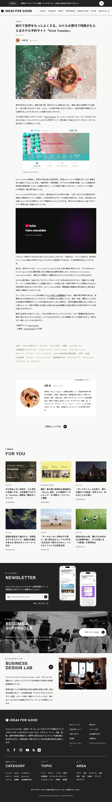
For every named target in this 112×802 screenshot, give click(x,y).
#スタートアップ (45, 350)
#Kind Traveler (61, 350)
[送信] (45, 596)
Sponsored (25, 776)
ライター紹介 (94, 729)
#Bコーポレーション (77, 350)
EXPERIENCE (70, 11)
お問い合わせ (74, 734)
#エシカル (44, 346)
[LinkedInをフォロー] (39, 750)
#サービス (30, 357)
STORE (93, 11)
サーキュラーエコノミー (58, 776)
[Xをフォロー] (8, 750)
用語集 (71, 738)
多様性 (58, 780)
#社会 (87, 354)
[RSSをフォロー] (33, 750)
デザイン (51, 773)
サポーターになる (92, 632)
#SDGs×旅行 (55, 346)
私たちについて (74, 725)
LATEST (43, 11)
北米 (83, 776)
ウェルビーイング (47, 780)
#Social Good (88, 357)
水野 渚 (25, 40)
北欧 (100, 773)
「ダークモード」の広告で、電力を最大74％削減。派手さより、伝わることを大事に (91, 492)
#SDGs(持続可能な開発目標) (65, 354)
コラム (16, 773)
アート (43, 773)
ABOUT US (103, 11)
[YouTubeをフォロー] (27, 750)
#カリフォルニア (74, 357)
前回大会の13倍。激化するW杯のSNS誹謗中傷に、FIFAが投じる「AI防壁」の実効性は (91, 539)
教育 (64, 773)
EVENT (60, 11)
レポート (9, 776)
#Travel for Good (43, 357)
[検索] (109, 11)
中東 (78, 776)
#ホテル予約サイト (30, 346)
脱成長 (65, 780)
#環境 (64, 346)
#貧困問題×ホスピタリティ (26, 350)
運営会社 (92, 725)
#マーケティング (22, 361)
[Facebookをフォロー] (14, 750)
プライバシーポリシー (75, 744)
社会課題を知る (94, 734)
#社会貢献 (20, 357)
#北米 (18, 346)
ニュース (18, 21)
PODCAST (52, 11)
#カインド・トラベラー (25, 354)
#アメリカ (35, 361)
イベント (9, 780)
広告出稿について (75, 729)
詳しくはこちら (39, 603)
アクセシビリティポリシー (97, 744)
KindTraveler (50, 117)
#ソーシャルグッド (44, 354)
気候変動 (44, 776)
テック (58, 773)
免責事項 (92, 738)
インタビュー (25, 773)
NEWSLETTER (83, 11)
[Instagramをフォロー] (21, 750)
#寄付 (80, 354)
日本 (84, 773)
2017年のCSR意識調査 (56, 295)
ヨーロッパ (92, 773)
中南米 (89, 776)
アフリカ (97, 776)
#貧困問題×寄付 (58, 357)
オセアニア (80, 780)
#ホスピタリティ (75, 346)
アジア (78, 773)
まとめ (16, 776)
